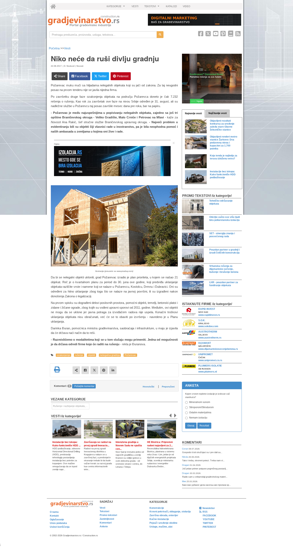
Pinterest (122, 76)
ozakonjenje (63, 355)
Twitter (102, 76)
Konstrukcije (156, 508)
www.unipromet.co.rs (210, 360)
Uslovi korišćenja (60, 527)
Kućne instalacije (159, 519)
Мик (184, 481)
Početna (54, 48)
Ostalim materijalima (200, 412)
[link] (95, 21)
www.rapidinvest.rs (209, 315)
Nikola (185, 457)
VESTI (135, 6)
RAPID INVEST (206, 309)
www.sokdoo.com (208, 326)
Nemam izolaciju (198, 417)
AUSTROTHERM (207, 331)
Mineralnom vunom (199, 402)
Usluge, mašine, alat (160, 526)
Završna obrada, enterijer (163, 515)
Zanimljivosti (107, 519)
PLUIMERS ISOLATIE (210, 365)
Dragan (186, 465)
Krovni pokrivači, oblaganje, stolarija (170, 511)
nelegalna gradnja (110, 355)
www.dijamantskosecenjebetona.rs (218, 349)
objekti (91, 355)
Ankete (104, 526)
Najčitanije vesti (217, 113)
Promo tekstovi (108, 515)
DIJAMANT (204, 343)
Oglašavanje (57, 519)
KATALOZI (171, 6)
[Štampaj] (57, 369)
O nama (54, 512)
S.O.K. (201, 320)
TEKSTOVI (152, 7)
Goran (185, 449)
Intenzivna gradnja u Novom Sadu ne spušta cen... (129, 445)
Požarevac (130, 355)
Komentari (192, 442)
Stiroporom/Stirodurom (201, 407)
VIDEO (186, 6)
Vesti (67, 48)
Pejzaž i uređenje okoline (163, 523)
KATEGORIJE (116, 7)
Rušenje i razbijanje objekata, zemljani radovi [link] (71, 406)
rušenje (79, 355)
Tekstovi (104, 511)
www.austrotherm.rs (209, 337)
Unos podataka (58, 523)
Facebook (81, 76)
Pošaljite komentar (84, 386)
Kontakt (54, 515)
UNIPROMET (205, 354)
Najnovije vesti (193, 113)
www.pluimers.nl (207, 371)
